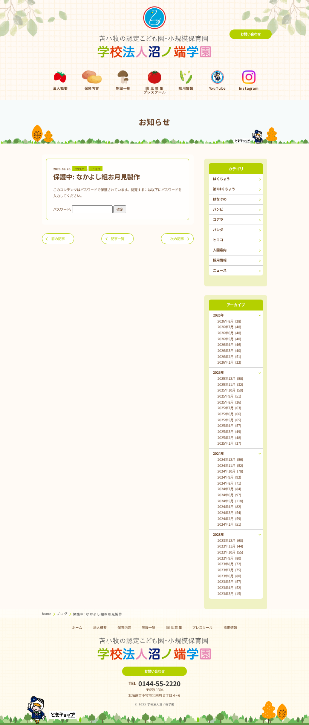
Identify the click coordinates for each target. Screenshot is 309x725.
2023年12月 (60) (230, 540)
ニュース (219, 270)
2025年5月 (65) (229, 419)
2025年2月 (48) (229, 437)
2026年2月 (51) (229, 356)
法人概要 (100, 627)
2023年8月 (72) (229, 563)
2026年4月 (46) (229, 344)
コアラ (218, 219)
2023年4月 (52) (229, 587)
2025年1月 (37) (229, 443)
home (47, 613)
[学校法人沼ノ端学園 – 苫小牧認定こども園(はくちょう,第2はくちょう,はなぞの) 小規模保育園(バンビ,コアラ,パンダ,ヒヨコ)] (155, 34)
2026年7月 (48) (229, 326)
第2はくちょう (224, 188)
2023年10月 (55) (230, 552)
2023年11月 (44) (230, 546)
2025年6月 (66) (229, 413)
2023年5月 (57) (229, 581)
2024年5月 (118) (230, 500)
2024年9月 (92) (229, 477)
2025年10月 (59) (230, 390)
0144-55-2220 (159, 683)
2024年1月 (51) (229, 524)
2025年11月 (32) (230, 384)
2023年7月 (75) (229, 569)
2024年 (218, 453)
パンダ (218, 229)
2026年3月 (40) (229, 350)
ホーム (77, 627)
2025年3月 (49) (229, 431)
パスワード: (62, 209)
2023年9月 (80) (229, 558)
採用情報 (219, 260)
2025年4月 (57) (229, 425)
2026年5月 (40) (229, 338)
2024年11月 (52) (230, 465)
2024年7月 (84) (229, 488)
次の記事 (177, 238)
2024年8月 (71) (229, 483)
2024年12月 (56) (230, 459)
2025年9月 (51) (229, 396)
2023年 (218, 534)
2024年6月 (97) (229, 494)
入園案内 (219, 249)
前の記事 (58, 238)
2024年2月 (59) (229, 518)
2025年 (218, 372)
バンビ (218, 209)
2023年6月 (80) (229, 575)
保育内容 (124, 627)
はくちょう (221, 178)
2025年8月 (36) (229, 402)
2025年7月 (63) (229, 407)
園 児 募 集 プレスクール (189, 627)
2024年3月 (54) (229, 512)
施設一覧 (148, 627)
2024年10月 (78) (230, 471)
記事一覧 (117, 238)
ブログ (79, 169)
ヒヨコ (95, 169)
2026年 (218, 315)
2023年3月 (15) (229, 593)
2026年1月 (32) (229, 362)
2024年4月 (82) (229, 506)
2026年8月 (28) (229, 321)
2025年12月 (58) (230, 378)
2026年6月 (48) (229, 332)
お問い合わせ (250, 34)
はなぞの (219, 199)
